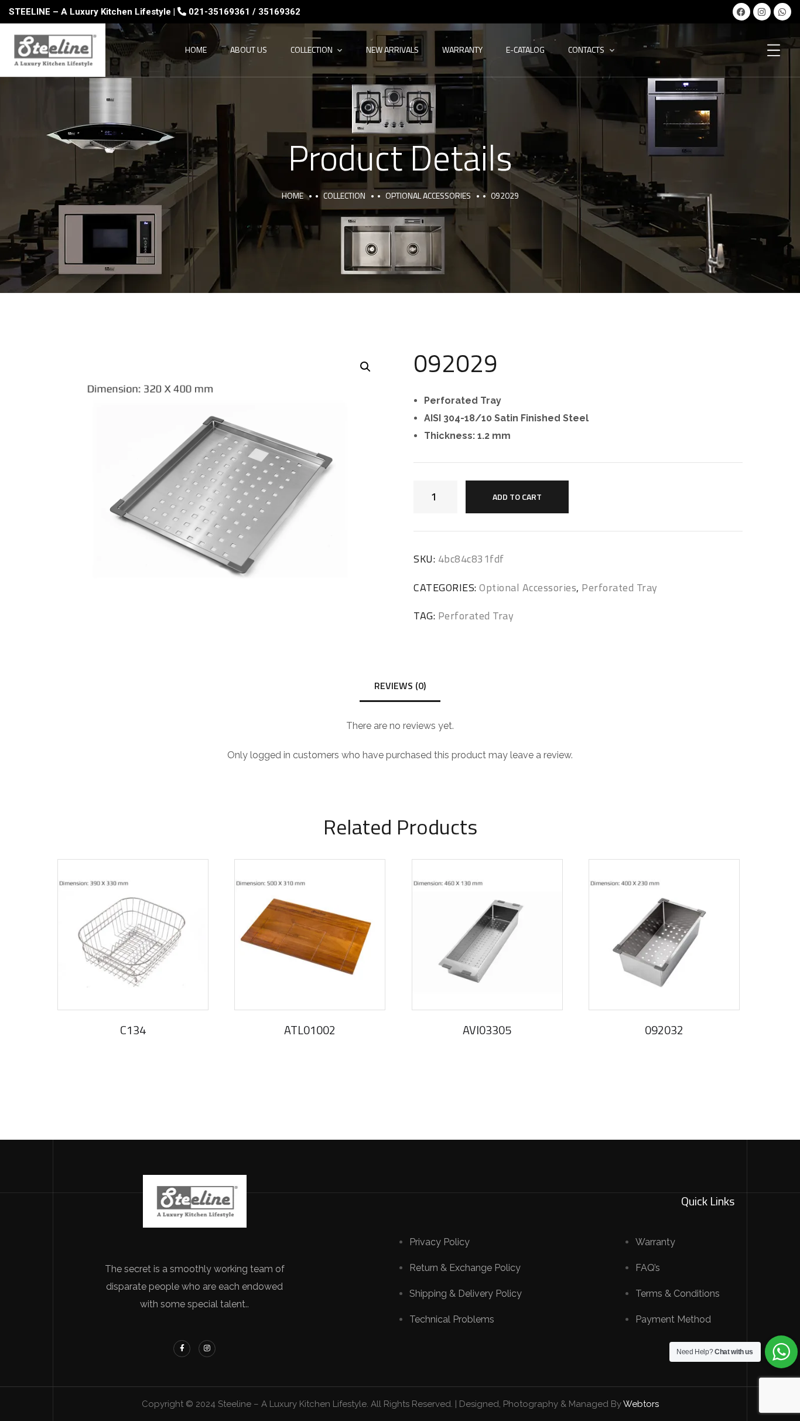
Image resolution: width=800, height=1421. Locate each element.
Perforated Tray (620, 587)
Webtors (641, 1404)
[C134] (132, 934)
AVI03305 (487, 1030)
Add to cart (517, 496)
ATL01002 (310, 1030)
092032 (664, 1030)
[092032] (664, 934)
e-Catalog (525, 49)
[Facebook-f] (181, 1348)
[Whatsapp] (782, 12)
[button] (365, 367)
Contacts (586, 49)
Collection (311, 49)
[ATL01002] (309, 934)
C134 (133, 1030)
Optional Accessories (428, 195)
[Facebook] (741, 12)
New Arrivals (392, 49)
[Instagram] (762, 12)
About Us (248, 49)
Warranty (462, 49)
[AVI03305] (487, 934)
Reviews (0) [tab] (400, 686)
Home (196, 49)
